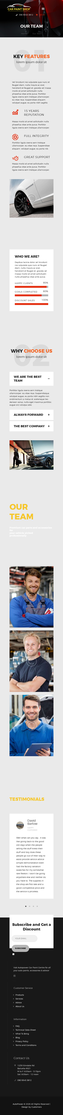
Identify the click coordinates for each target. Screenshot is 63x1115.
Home (24, 33)
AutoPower (18, 1104)
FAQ (17, 1026)
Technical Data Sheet (26, 1030)
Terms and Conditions (26, 1045)
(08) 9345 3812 (24, 1080)
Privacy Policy (22, 1041)
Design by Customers (32, 1107)
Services (19, 999)
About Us (20, 1006)
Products (20, 995)
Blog (18, 1037)
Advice (19, 1002)
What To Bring (22, 1033)
